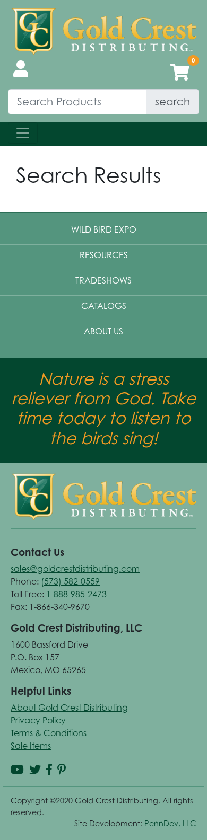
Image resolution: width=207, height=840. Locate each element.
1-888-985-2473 (75, 594)
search (172, 101)
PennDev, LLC (170, 823)
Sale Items (31, 745)
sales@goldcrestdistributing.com (75, 568)
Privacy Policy (38, 720)
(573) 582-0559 (70, 581)
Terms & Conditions (49, 733)
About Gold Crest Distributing (69, 707)
